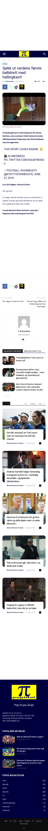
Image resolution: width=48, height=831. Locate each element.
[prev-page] (4, 396)
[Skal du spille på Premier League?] (8, 740)
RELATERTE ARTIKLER (12, 351)
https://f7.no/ (10, 86)
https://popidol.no (24, 335)
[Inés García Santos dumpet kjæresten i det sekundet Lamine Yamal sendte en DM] (8, 387)
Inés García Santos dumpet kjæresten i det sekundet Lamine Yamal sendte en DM (29, 387)
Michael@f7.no (13, 721)
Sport (10, 60)
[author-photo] (24, 328)
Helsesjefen (24, 824)
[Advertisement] (24, 25)
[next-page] (7, 396)
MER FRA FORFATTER (32, 351)
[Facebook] (4, 86)
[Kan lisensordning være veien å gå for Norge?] (8, 751)
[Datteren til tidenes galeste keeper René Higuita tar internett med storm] (8, 763)
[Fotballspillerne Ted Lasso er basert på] (8, 360)
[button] (4, 54)
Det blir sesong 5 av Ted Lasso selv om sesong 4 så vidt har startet (22, 435)
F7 (33, 821)
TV (10, 821)
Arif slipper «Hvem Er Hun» (18, 184)
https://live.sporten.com (21, 86)
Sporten (38, 821)
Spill (6, 821)
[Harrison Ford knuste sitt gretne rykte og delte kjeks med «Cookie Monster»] (24, 509)
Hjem (4, 60)
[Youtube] (24, 339)
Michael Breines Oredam (15, 443)
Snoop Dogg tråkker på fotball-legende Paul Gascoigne (36, 304)
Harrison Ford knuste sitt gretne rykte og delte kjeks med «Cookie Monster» (23, 520)
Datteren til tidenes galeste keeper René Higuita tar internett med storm (31, 763)
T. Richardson (9, 81)
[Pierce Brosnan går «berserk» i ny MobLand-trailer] (24, 551)
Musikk (27, 821)
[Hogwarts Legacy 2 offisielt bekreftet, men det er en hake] (24, 593)
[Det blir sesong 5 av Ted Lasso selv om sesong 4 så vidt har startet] (24, 424)
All (25, 403)
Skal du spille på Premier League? (30, 737)
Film (15, 821)
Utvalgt (32, 403)
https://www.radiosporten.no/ (16, 86)
